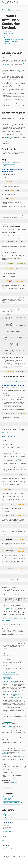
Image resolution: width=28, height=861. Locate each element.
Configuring (5, 165)
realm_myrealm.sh (7, 678)
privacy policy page (6, 858)
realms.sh (5, 675)
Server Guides (6, 799)
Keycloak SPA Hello (7, 817)
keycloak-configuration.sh (9, 672)
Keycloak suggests (10, 530)
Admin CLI (20, 71)
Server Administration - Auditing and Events (13, 802)
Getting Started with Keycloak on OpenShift (16, 381)
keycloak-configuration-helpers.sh (11, 674)
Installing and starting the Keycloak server (12, 162)
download (18, 460)
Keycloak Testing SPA (8, 798)
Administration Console (17, 245)
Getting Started (8, 61)
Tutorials (8, 9)
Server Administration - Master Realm (11, 801)
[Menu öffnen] (25, 2)
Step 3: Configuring (8, 43)
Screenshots (6, 47)
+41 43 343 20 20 (5, 830)
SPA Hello (8, 620)
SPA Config (10, 618)
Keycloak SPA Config (7, 813)
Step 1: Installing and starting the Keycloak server (14, 39)
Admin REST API (9, 137)
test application (9, 608)
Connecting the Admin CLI (9, 164)
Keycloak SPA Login (7, 815)
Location (4, 839)
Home (3, 9)
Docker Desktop (18, 364)
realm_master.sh (7, 677)
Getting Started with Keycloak (10, 796)
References (5, 45)
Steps (4, 37)
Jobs (3, 840)
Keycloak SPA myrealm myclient (10, 814)
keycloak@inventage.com (8, 831)
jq (17, 153)
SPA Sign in (16, 618)
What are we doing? (7, 31)
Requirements (6, 35)
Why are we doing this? (8, 33)
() (12, 742)
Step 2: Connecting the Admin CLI (11, 41)
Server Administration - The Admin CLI (11, 804)
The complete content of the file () (12, 459)
